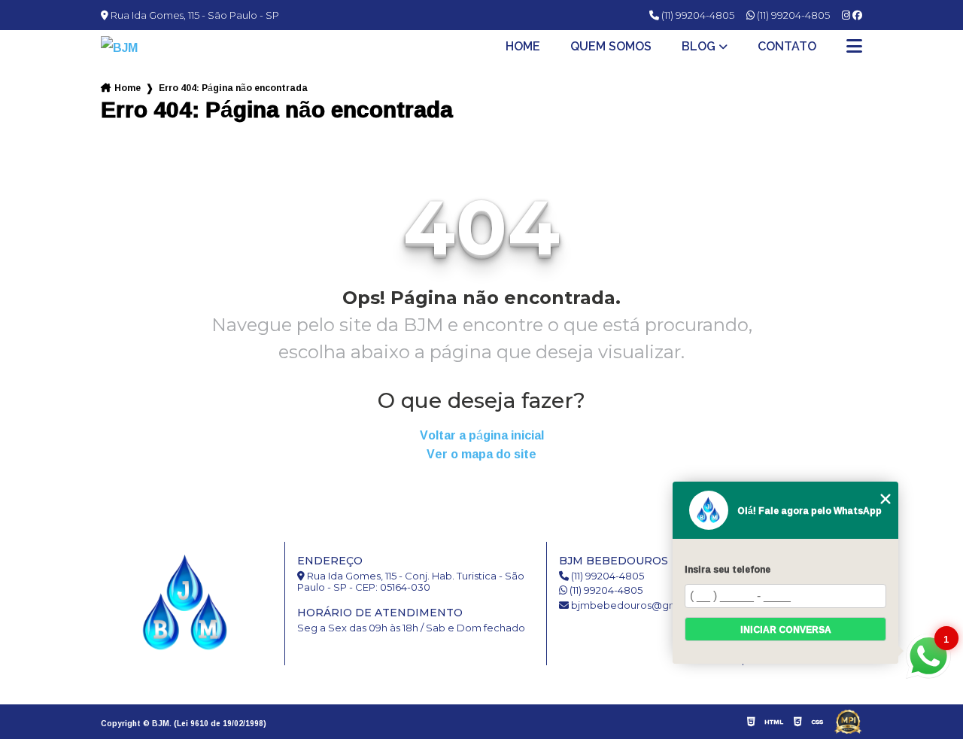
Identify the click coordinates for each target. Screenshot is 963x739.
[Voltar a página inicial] (143, 47)
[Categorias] (854, 47)
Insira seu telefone (727, 569)
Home (523, 46)
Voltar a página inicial (482, 435)
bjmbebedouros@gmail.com (641, 605)
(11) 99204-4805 (696, 15)
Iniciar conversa (785, 629)
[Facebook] (857, 15)
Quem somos (611, 46)
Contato (787, 46)
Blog (698, 46)
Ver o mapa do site (481, 454)
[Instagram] (847, 15)
